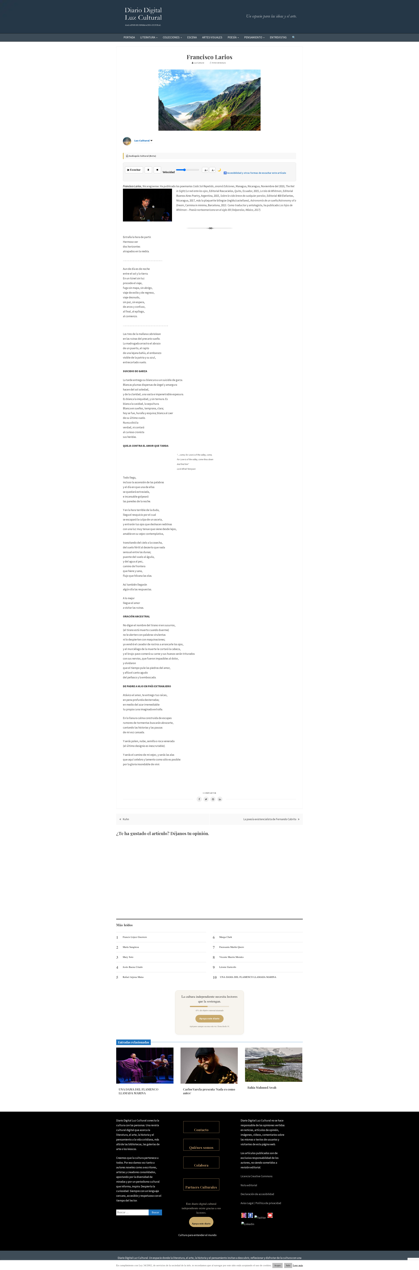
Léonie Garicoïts (227, 967)
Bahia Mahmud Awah (261, 1088)
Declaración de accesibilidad (257, 1194)
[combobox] (139, 1212)
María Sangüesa (131, 947)
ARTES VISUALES (212, 37)
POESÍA (232, 37)
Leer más (298, 1265)
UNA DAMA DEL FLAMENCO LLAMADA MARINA (248, 977)
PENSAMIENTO (253, 37)
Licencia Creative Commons (257, 1176)
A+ (206, 170)
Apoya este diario (209, 1018)
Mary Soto (128, 957)
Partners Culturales (201, 1187)
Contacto (201, 1130)
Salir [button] (288, 1265)
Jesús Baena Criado (133, 967)
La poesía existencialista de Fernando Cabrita (269, 819)
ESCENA (192, 37)
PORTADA (129, 37)
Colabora (201, 1165)
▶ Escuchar (134, 169)
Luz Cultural (142, 140)
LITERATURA (147, 37)
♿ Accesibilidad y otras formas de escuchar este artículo (255, 172)
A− (213, 170)
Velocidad (169, 172)
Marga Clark (225, 937)
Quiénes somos (201, 1147)
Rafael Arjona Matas (133, 977)
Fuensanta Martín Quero (231, 947)
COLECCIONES (171, 37)
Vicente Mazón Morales (231, 957)
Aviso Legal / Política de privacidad (261, 1203)
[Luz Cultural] (127, 144)
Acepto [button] (277, 1265)
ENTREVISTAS (278, 37)
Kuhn (126, 819)
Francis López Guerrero (135, 937)
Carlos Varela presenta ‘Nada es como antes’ (209, 1091)
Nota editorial (249, 1185)
